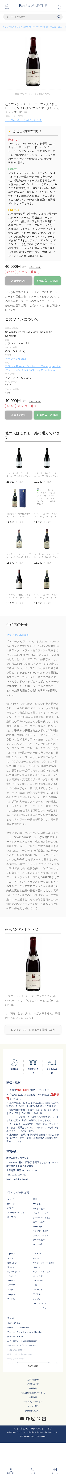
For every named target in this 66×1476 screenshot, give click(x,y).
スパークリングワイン (16, 1213)
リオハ (36, 1258)
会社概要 (33, 1397)
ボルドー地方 (39, 1209)
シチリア (11, 1285)
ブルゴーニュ (56, 27)
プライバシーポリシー (33, 1402)
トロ (35, 1285)
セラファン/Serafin (16, 358)
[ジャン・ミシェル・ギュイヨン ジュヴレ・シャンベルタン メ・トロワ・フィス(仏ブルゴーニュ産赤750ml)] (47, 498)
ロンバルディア (14, 1272)
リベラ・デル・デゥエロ (43, 1263)
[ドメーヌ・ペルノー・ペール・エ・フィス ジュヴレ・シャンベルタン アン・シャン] (19, 458)
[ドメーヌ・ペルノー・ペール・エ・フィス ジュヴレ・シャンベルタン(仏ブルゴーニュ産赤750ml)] (47, 458)
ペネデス (37, 1267)
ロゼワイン (12, 1217)
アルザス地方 (39, 1240)
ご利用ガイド (33, 1384)
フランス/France (15, 366)
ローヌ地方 (38, 1226)
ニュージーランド (40, 1308)
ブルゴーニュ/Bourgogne (39, 366)
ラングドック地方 (40, 1231)
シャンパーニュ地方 (41, 1218)
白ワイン (11, 1208)
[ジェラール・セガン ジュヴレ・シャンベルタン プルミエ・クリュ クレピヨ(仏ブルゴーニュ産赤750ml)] (19, 579)
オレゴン (37, 1299)
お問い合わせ (33, 1379)
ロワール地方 (39, 1222)
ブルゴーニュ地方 (40, 1213)
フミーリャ (38, 1289)
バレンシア (38, 1276)
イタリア (11, 1254)
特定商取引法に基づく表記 (33, 1393)
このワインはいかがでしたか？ (23, 120)
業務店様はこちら (33, 1411)
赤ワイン (11, 1204)
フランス (44, 27)
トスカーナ (12, 1258)
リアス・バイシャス (41, 1272)
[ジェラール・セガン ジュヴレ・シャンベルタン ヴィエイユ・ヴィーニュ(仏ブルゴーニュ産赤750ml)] (47, 539)
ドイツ (10, 1290)
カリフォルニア (39, 1303)
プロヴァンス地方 (40, 1235)
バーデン (11, 1294)
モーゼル (11, 1299)
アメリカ (37, 1294)
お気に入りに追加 (47, 280)
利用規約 (33, 1388)
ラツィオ (11, 1267)
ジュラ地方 (38, 1244)
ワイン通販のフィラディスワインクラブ (20, 27)
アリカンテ (38, 1281)
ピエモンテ (12, 1263)
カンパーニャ (13, 1276)
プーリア (11, 1281)
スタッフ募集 (33, 1406)
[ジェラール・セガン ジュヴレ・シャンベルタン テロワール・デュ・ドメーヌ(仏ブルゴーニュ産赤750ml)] (19, 539)
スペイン (37, 1254)
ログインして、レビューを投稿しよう (33, 1029)
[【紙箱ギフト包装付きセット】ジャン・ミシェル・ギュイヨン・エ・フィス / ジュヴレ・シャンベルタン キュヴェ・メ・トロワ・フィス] (19, 498)
